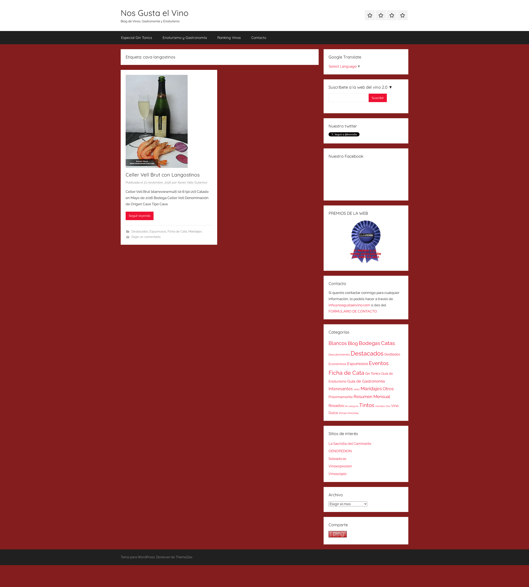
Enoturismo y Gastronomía (185, 37)
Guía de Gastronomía (366, 381)
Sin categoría (351, 406)
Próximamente (341, 397)
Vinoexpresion (340, 466)
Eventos (379, 363)
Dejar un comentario (146, 237)
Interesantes (341, 388)
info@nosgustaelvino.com (349, 305)
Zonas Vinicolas (349, 413)
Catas (388, 343)
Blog (353, 343)
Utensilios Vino (382, 406)
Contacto (258, 37)
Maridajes (195, 231)
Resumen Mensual (372, 396)
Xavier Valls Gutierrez (192, 182)
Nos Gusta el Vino (154, 13)
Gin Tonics (372, 374)
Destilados (392, 354)
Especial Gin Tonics (136, 37)
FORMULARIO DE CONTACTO (353, 311)
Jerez (357, 389)
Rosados (336, 405)
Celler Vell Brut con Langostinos (163, 175)
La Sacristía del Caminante (350, 443)
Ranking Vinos (229, 37)
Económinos (337, 364)
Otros (388, 388)
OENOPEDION (340, 451)
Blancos (338, 343)
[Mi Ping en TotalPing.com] (338, 536)
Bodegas (369, 343)
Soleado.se (337, 459)
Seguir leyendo (139, 216)
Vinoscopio (338, 474)
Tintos (366, 405)
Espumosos (158, 231)
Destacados (139, 231)
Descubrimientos (339, 354)
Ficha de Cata (177, 231)
